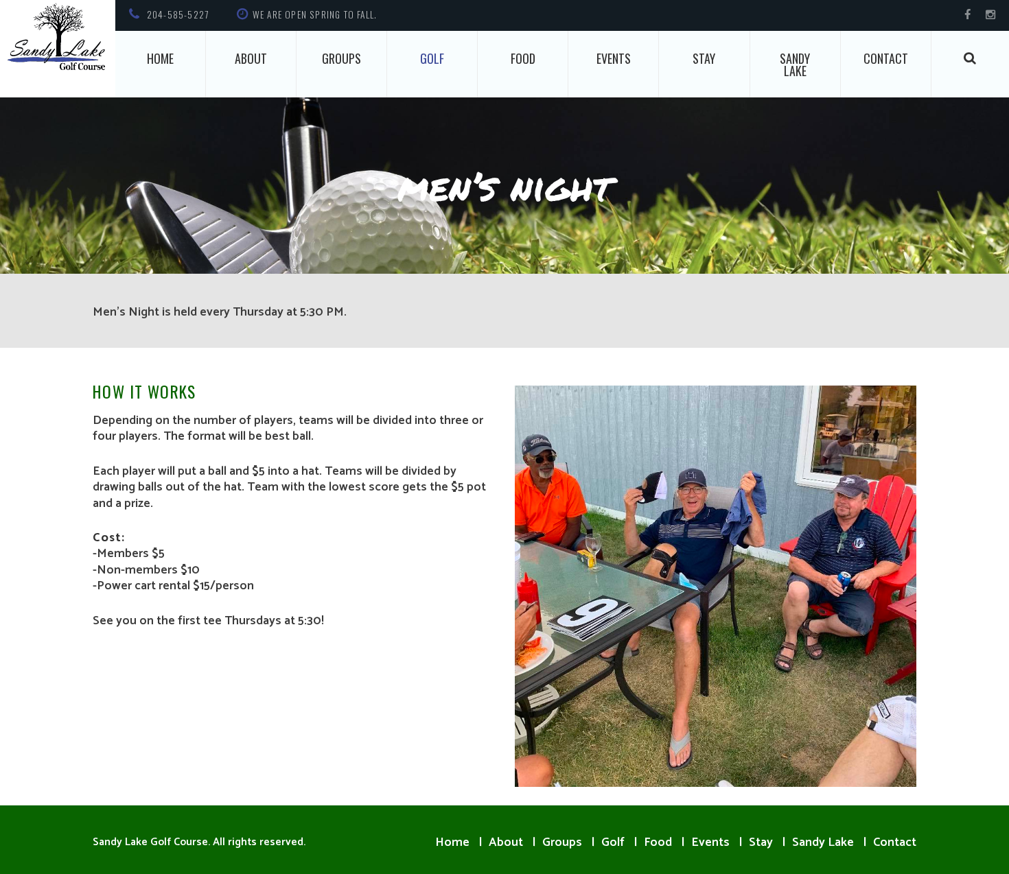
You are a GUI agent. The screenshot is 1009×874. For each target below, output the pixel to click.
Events (613, 58)
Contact (885, 58)
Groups (341, 58)
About (251, 58)
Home (160, 58)
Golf (432, 58)
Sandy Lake (795, 64)
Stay (704, 58)
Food (523, 58)
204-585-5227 (178, 14)
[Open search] (971, 58)
